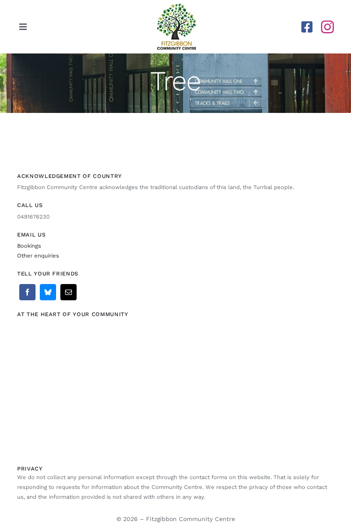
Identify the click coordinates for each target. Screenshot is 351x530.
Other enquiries (38, 255)
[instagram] (327, 27)
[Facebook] (27, 292)
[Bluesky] (48, 292)
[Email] (68, 292)
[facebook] (306, 27)
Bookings (29, 246)
